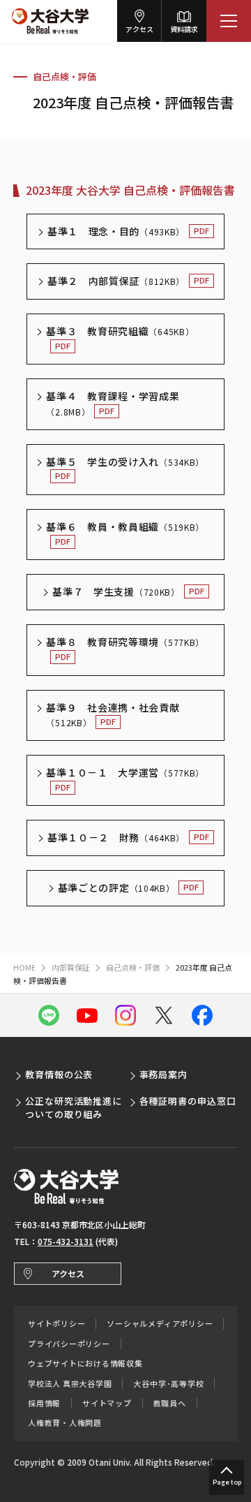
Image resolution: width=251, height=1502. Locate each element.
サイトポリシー (56, 1323)
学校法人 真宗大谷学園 (70, 1383)
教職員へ (169, 1403)
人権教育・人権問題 (65, 1423)
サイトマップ (107, 1403)
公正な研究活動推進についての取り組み (73, 1107)
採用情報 (44, 1403)
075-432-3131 (65, 1241)
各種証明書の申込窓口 (187, 1100)
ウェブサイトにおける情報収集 (85, 1363)
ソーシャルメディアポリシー (160, 1323)
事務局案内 (163, 1074)
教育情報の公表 (59, 1074)
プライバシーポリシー (69, 1344)
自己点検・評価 (64, 76)
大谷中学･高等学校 (168, 1383)
